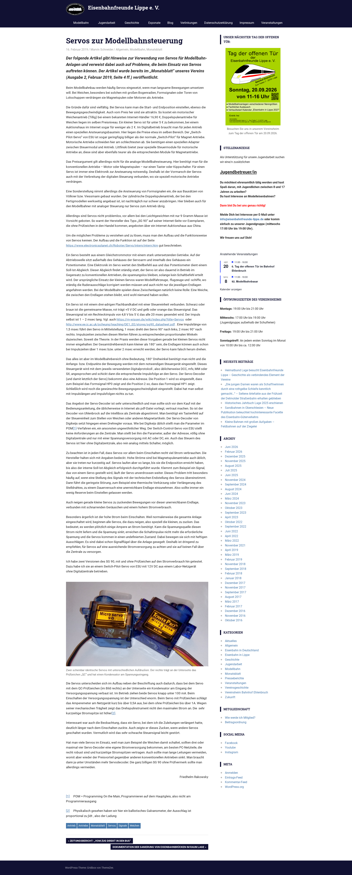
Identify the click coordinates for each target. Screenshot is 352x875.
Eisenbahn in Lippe (237, 655)
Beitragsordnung (235, 722)
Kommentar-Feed (236, 782)
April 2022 (231, 536)
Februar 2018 (233, 573)
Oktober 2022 (233, 522)
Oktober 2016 (233, 620)
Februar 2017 (233, 606)
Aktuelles (231, 641)
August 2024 (233, 489)
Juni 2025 (231, 475)
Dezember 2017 (235, 583)
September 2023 (235, 512)
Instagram (231, 752)
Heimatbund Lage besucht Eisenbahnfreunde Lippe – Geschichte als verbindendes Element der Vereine (252, 374)
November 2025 (235, 461)
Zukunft (230, 697)
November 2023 (235, 503)
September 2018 (235, 569)
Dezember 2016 (235, 611)
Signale (123, 825)
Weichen (134, 825)
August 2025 (233, 466)
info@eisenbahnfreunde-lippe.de (242, 219)
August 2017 (233, 597)
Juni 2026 (231, 447)
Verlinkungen (188, 23)
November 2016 (235, 615)
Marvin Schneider (102, 49)
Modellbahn (81, 23)
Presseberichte (234, 678)
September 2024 (235, 484)
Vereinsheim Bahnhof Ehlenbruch (246, 692)
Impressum (247, 23)
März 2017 (232, 601)
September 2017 (235, 592)
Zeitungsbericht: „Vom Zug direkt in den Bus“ (100, 841)
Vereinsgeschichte (236, 687)
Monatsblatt (154, 49)
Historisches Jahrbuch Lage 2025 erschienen (254, 403)
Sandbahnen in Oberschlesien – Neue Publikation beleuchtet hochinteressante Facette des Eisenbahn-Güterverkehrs (252, 412)
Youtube (230, 747)
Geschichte (132, 23)
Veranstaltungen (272, 23)
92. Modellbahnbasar (245, 281)
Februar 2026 (233, 451)
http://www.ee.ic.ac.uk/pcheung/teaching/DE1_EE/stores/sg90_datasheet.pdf (120, 324)
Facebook (231, 743)
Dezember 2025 (235, 456)
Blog (170, 23)
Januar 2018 (233, 578)
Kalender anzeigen (231, 289)
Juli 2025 (231, 470)
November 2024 (235, 480)
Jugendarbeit (106, 23)
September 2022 (235, 526)
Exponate (154, 23)
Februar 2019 (233, 559)
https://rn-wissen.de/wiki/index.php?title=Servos (150, 319)
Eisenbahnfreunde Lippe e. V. (123, 7)
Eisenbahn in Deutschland (242, 650)
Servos (112, 825)
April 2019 (231, 550)
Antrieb (71, 825)
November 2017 (235, 587)
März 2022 (232, 540)
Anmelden (231, 773)
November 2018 (235, 564)
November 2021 (235, 545)
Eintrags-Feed (234, 777)
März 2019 (232, 554)
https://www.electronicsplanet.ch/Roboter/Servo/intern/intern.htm (112, 245)
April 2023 (231, 517)
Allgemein (122, 49)
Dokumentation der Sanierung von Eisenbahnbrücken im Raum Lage (158, 847)
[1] (75, 428)
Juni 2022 (231, 531)
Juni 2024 (231, 494)
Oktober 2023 (233, 508)
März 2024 (232, 498)
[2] (113, 713)
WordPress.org (234, 787)
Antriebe (83, 825)
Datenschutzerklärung (218, 23)
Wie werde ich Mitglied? (240, 717)
